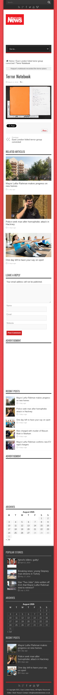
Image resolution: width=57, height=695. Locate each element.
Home (11, 61)
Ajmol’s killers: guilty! (28, 560)
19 (22, 529)
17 (9, 529)
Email (9, 314)
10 (9, 525)
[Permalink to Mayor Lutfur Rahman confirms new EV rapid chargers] (10, 445)
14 (35, 525)
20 (28, 529)
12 (22, 525)
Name (9, 305)
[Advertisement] (30, 33)
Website (10, 323)
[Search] (49, 2)
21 (35, 529)
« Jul (8, 539)
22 (41, 529)
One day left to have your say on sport (25, 260)
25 (15, 533)
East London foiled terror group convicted (27, 139)
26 (22, 533)
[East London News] (28, 19)
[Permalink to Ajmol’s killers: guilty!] (11, 563)
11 (16, 525)
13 (28, 525)
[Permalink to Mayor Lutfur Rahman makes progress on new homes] (28, 168)
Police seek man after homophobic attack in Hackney (33, 657)
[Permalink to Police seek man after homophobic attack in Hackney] (28, 207)
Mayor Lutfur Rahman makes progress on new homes (32, 646)
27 (28, 533)
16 (48, 525)
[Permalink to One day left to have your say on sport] (28, 245)
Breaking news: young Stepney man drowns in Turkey (33, 572)
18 (15, 529)
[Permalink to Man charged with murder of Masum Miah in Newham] (10, 434)
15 (41, 525)
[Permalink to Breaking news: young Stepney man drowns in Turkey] (11, 574)
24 (9, 533)
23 (48, 529)
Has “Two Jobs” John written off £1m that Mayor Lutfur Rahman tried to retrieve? (33, 585)
